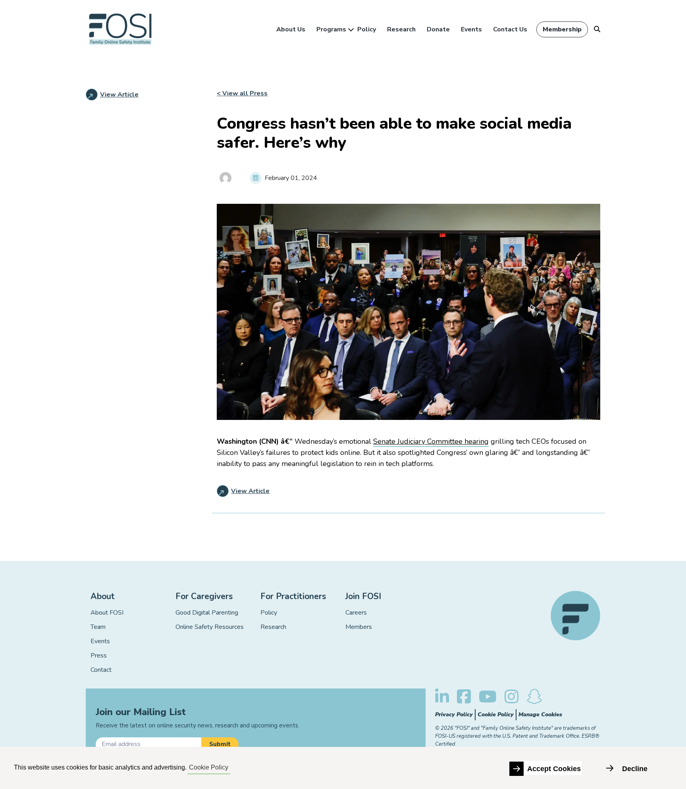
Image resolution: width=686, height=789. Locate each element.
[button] (220, 744)
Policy (366, 29)
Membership (562, 29)
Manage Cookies (540, 714)
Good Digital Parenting (206, 612)
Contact (101, 669)
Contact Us (510, 29)
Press (99, 655)
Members (358, 627)
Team (98, 627)
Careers (356, 612)
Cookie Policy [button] (208, 767)
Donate (438, 29)
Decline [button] (634, 769)
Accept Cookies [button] (554, 769)
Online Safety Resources (209, 627)
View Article (119, 94)
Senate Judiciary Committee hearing (431, 441)
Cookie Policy (496, 714)
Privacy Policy (454, 714)
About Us (290, 29)
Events (471, 29)
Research (401, 29)
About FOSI (107, 612)
